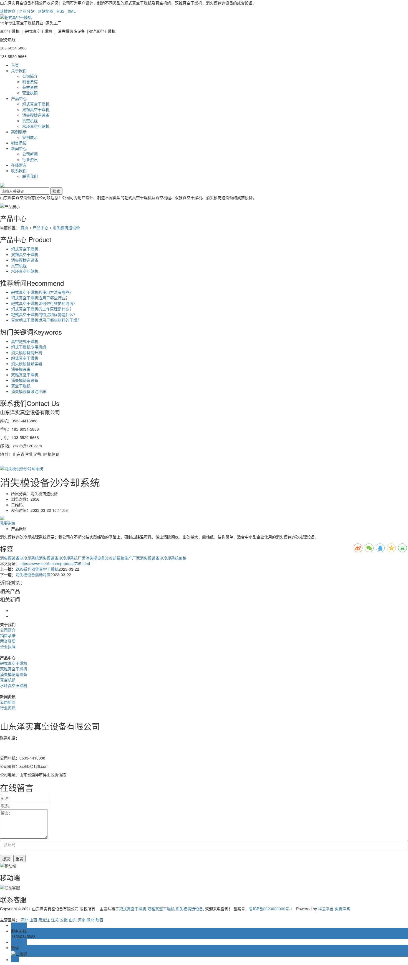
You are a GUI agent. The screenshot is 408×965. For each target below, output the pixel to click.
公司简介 (30, 76)
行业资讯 (30, 159)
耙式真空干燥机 (35, 104)
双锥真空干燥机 (35, 109)
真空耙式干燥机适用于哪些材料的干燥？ (46, 320)
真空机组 (30, 120)
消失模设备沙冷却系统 (19, 558)
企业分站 (26, 11)
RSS (60, 11)
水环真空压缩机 (35, 126)
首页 (15, 65)
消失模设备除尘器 (26, 363)
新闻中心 (19, 148)
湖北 (90, 920)
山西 (33, 920)
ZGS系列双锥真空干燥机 (37, 569)
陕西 (99, 920)
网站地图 (45, 11)
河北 (24, 920)
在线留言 (19, 165)
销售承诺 (30, 81)
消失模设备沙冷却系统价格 (163, 558)
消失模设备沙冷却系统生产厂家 (112, 558)
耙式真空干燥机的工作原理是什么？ (42, 309)
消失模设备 (21, 369)
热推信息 (8, 11)
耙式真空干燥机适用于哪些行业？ (40, 297)
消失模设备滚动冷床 (28, 391)
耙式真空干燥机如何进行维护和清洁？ (44, 303)
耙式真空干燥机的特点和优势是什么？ (44, 314)
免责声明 (342, 908)
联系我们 (19, 170)
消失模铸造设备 (35, 115)
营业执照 (30, 93)
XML (72, 11)
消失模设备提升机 (26, 352)
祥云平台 (326, 908)
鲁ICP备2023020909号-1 (271, 908)
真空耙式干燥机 (24, 341)
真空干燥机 (21, 385)
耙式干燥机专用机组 (28, 347)
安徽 (64, 920)
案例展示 (19, 131)
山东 (73, 920)
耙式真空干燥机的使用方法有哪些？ (42, 292)
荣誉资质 (30, 87)
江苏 (55, 920)
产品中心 (19, 98)
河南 (81, 920)
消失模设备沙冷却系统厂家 (62, 558)
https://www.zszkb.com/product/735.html (54, 563)
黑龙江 (44, 920)
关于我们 (19, 70)
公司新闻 (30, 154)
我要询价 (8, 523)
